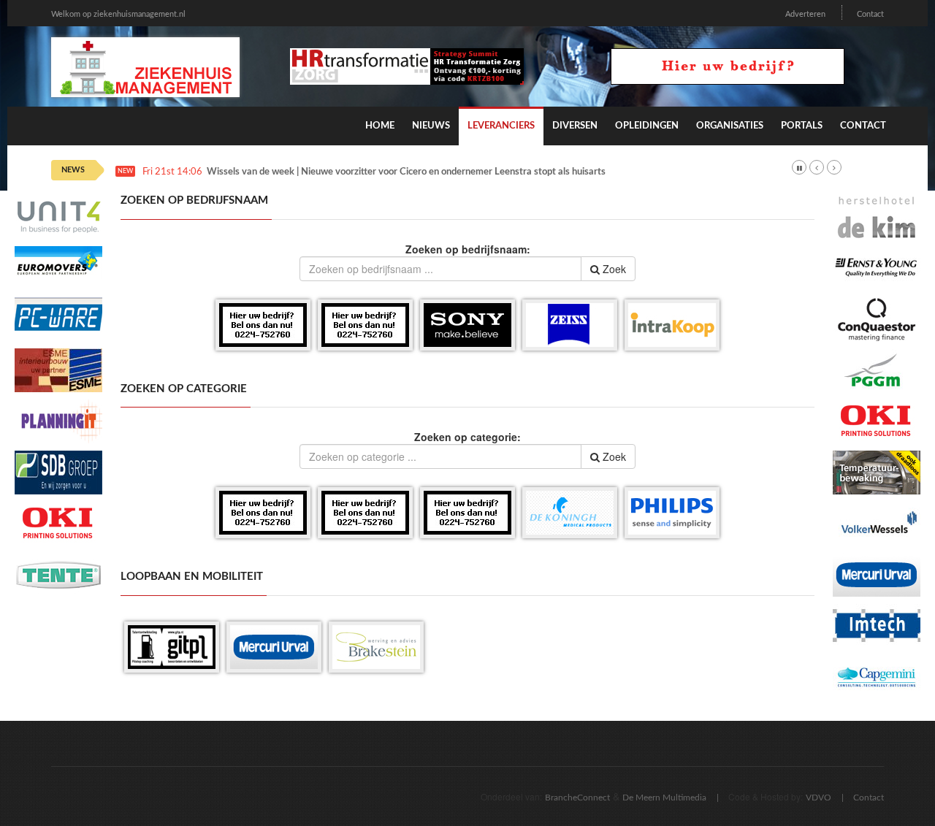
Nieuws (431, 126)
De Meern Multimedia (664, 797)
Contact (870, 14)
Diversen (575, 126)
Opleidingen (647, 126)
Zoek (613, 268)
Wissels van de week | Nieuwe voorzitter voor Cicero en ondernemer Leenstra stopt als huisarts (406, 172)
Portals (802, 126)
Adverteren (805, 14)
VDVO (818, 797)
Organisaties (729, 126)
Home (379, 126)
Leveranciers (501, 126)
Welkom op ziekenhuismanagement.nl (118, 14)
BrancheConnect (577, 797)
